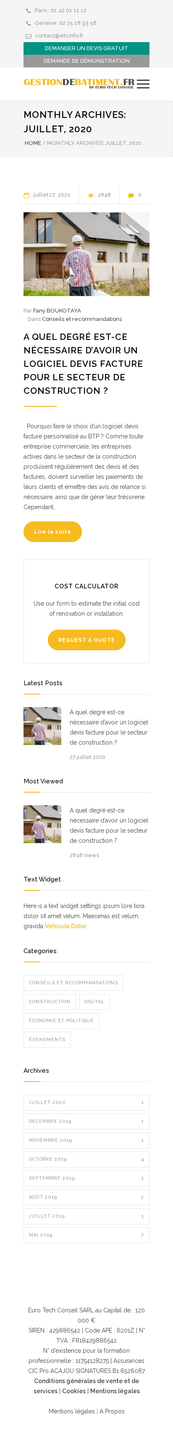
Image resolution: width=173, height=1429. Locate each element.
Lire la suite (52, 532)
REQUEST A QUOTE (86, 640)
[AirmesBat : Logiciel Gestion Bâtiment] (80, 84)
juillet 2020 (86, 1102)
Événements (47, 1039)
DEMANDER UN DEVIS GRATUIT (86, 48)
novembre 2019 (86, 1140)
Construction (50, 1001)
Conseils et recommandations (82, 319)
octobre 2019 (86, 1159)
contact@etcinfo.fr (59, 35)
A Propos (111, 1411)
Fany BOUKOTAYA (57, 310)
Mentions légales (115, 1391)
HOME (33, 143)
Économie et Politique (61, 1020)
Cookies (74, 1391)
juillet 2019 (86, 1216)
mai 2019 (86, 1235)
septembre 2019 (86, 1178)
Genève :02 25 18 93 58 (66, 23)
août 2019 (86, 1197)
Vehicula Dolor (65, 926)
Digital (94, 1001)
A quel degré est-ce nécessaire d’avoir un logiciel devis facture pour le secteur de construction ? (83, 363)
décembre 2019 (86, 1121)
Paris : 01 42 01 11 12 (60, 10)
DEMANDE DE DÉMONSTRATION (87, 61)
